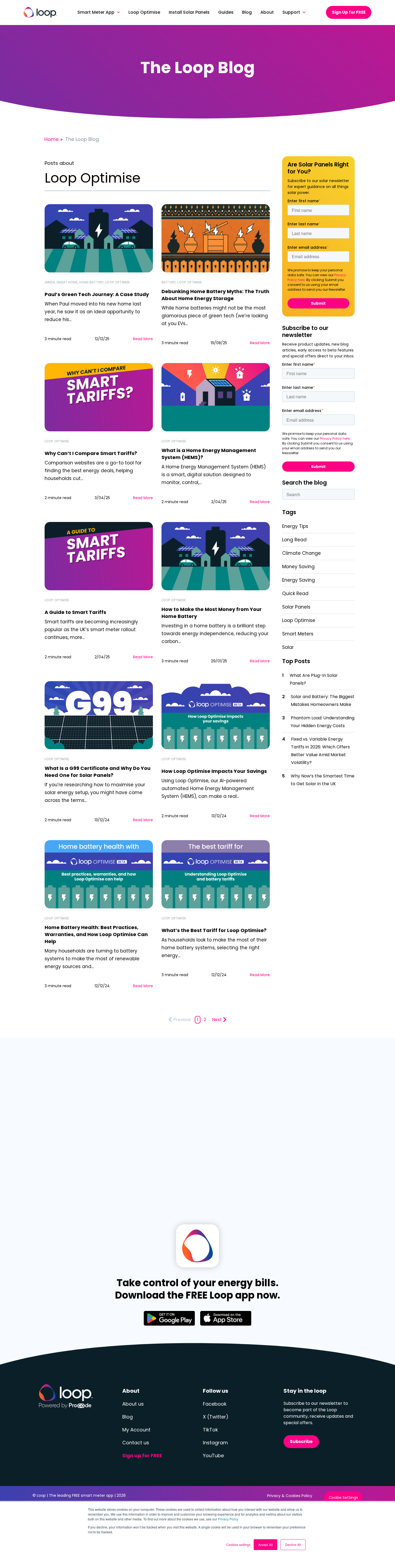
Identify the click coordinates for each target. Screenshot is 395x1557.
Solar (288, 647)
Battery (168, 282)
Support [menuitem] (291, 12)
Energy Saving (298, 580)
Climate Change (301, 553)
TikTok (210, 1429)
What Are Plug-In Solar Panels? (314, 679)
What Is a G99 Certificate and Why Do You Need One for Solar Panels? (97, 771)
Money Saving (298, 566)
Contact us (135, 1442)
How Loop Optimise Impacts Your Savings (214, 771)
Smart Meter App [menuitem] (95, 12)
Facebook (215, 1403)
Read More (143, 339)
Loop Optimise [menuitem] (144, 12)
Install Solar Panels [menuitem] (189, 12)
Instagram (215, 1442)
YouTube (213, 1455)
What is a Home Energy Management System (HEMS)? (208, 454)
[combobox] (318, 494)
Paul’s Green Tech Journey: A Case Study (97, 294)
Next (217, 1019)
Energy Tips (295, 526)
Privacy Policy (228, 1519)
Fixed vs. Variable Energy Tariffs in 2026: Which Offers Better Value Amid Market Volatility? (320, 751)
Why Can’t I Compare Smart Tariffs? (91, 453)
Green (50, 282)
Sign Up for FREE (348, 12)
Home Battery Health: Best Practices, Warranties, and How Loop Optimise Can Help (96, 934)
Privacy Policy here (335, 438)
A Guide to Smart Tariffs (75, 612)
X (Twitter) (215, 1416)
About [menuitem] (267, 12)
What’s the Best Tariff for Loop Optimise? (214, 930)
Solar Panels (296, 607)
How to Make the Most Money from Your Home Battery (211, 613)
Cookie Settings (343, 1497)
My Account (136, 1429)
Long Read (294, 539)
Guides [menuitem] (226, 12)
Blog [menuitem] (247, 12)
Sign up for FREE (142, 1455)
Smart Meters (297, 634)
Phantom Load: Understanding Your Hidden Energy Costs (322, 722)
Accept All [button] (265, 1544)
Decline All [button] (293, 1544)
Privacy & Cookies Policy (289, 1495)
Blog (127, 1416)
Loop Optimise (117, 282)
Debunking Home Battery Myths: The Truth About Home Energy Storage (215, 295)
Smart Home (67, 282)
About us (133, 1403)
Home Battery (91, 282)
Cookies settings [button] (238, 1544)
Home (51, 139)
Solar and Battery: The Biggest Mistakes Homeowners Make (322, 701)
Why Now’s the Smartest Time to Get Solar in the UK (322, 780)
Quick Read (295, 593)
